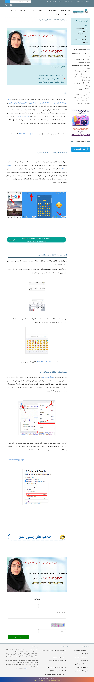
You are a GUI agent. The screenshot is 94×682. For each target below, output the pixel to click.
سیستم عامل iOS (52, 11)
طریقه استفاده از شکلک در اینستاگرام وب (51, 82)
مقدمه (62, 72)
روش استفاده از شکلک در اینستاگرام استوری (50, 75)
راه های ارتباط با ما (51, 2)
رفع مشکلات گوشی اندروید (80, 650)
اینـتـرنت (22, 11)
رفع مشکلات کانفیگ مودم (80, 671)
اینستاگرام (40, 11)
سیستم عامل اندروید (65, 11)
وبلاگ (57, 14)
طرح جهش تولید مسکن (58, 657)
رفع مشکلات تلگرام (81, 667)
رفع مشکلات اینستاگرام (80, 664)
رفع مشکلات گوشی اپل (81, 654)
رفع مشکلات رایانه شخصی (80, 657)
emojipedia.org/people (16, 460)
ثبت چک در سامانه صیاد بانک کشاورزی (55, 667)
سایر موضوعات (66, 14)
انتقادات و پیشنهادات (64, 2)
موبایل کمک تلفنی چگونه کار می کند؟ (80, 2)
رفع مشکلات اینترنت (81, 661)
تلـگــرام (32, 11)
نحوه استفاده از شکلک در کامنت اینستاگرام (51, 78)
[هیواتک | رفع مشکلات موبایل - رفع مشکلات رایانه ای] (80, 149)
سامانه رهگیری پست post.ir (57, 671)
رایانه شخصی (13, 11)
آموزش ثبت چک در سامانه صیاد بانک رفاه (54, 674)
